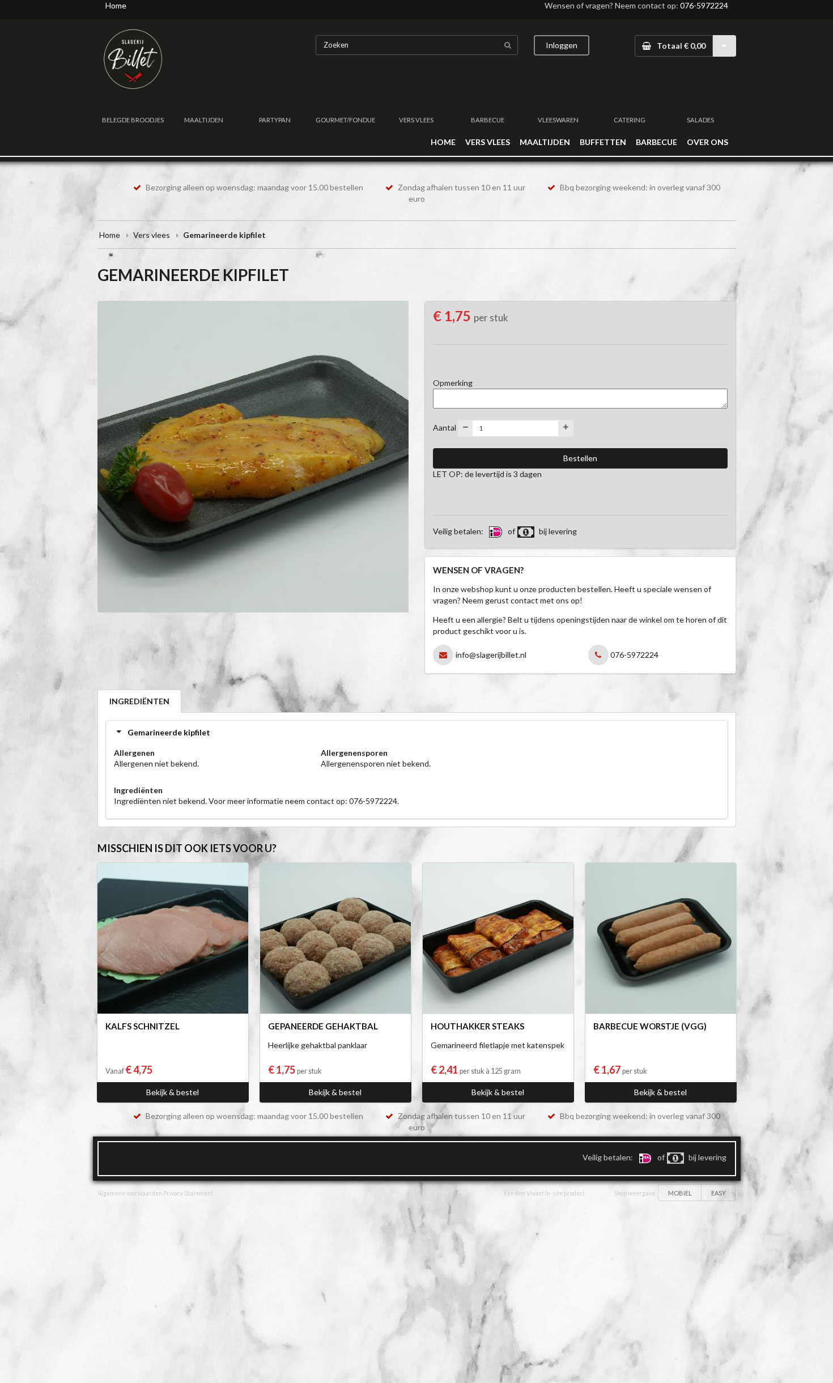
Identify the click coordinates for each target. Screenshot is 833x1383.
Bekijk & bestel (172, 1092)
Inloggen (561, 45)
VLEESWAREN (558, 120)
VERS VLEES (416, 120)
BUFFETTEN (603, 142)
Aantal (444, 427)
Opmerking (453, 383)
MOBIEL (680, 1193)
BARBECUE (487, 120)
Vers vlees (151, 235)
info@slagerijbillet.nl (491, 654)
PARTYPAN (275, 120)
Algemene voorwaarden (129, 1193)
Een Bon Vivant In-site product (544, 1193)
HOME (443, 142)
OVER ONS (707, 142)
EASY (718, 1193)
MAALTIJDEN (203, 120)
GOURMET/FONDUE (345, 120)
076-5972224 (704, 5)
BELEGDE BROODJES (133, 120)
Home (115, 5)
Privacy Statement (188, 1193)
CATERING (629, 120)
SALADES (700, 120)
